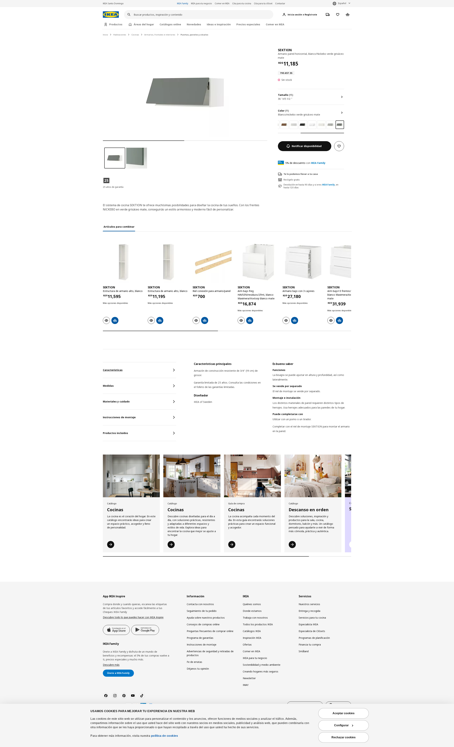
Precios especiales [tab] (248, 24)
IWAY (245, 685)
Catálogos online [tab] (170, 24)
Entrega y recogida (309, 611)
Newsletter (249, 678)
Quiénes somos (252, 604)
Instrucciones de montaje (201, 644)
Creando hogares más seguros (260, 671)
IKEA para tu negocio (201, 3)
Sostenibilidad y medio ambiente (261, 664)
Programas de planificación (314, 637)
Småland (304, 651)
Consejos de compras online (203, 624)
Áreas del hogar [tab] (144, 24)
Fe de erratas (194, 662)
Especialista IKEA (308, 624)
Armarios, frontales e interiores (159, 34)
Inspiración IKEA (252, 637)
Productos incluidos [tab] (115, 433)
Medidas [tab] (108, 385)
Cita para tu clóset (263, 3)
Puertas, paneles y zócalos (194, 34)
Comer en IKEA (222, 3)
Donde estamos (252, 611)
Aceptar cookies (344, 713)
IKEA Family (182, 3)
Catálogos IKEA (252, 631)
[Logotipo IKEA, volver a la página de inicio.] (111, 14)
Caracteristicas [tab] (113, 370)
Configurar (341, 725)
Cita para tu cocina (241, 3)
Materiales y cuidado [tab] (116, 401)
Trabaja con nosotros (255, 617)
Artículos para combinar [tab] (119, 226)
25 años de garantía (113, 186)
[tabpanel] (272, 402)
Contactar (280, 3)
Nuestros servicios (309, 604)
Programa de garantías (200, 637)
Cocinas (135, 34)
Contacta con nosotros (200, 604)
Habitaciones (119, 34)
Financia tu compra (310, 644)
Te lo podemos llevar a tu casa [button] (301, 174)
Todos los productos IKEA (258, 624)
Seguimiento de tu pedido (202, 611)
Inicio (105, 34)
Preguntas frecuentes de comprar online (210, 631)
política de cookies (164, 735)
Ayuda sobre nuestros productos (206, 617)
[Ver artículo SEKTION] (123, 262)
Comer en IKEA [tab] (275, 24)
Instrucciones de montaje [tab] (119, 417)
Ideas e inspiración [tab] (219, 24)
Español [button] (342, 3)
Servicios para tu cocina (312, 617)
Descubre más (111, 664)
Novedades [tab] (194, 24)
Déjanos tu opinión (198, 668)
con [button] (305, 163)
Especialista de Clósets (312, 631)
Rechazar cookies (343, 737)
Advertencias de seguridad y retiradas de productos (210, 653)
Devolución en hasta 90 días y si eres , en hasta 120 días (311, 186)
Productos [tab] (115, 24)
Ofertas (247, 644)
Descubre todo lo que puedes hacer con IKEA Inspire (133, 617)
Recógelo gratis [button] (292, 179)
